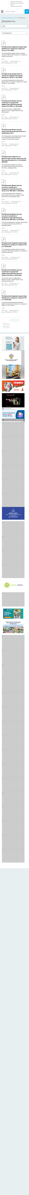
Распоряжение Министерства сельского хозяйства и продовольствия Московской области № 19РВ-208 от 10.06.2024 (13, 188)
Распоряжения (7, 33)
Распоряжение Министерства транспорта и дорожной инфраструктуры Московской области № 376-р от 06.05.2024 (12, 272)
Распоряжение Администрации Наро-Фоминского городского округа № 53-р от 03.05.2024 (14, 297)
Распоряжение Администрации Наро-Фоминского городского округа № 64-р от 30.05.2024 (14, 244)
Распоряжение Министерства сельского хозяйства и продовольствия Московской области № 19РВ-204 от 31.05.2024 (13, 216)
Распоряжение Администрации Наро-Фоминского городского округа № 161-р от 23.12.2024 (14, 48)
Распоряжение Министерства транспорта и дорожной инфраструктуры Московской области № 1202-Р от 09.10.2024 (12, 103)
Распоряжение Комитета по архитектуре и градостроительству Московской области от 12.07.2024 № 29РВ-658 (14, 159)
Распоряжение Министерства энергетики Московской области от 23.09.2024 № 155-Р (14, 131)
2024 (4, 26)
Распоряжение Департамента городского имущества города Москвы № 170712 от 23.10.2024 (12, 75)
